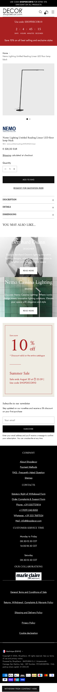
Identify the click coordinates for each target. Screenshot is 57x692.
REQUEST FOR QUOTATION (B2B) (28, 188)
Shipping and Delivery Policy (29, 612)
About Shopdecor (28, 461)
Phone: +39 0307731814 (28, 504)
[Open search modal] (40, 12)
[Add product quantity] (14, 169)
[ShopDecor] (13, 12)
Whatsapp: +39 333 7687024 (28, 515)
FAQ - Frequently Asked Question (28, 472)
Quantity (7, 163)
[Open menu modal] (53, 12)
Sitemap (28, 478)
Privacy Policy (28, 622)
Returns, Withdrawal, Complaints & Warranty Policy (28, 602)
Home (5, 53)
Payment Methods (28, 467)
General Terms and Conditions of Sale (28, 592)
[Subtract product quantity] (5, 169)
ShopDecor (22, 656)
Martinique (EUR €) (13, 651)
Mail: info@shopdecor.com (28, 520)
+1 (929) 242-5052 (28, 510)
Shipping (7, 155)
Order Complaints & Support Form (28, 499)
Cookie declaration (28, 633)
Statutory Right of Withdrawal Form (28, 494)
